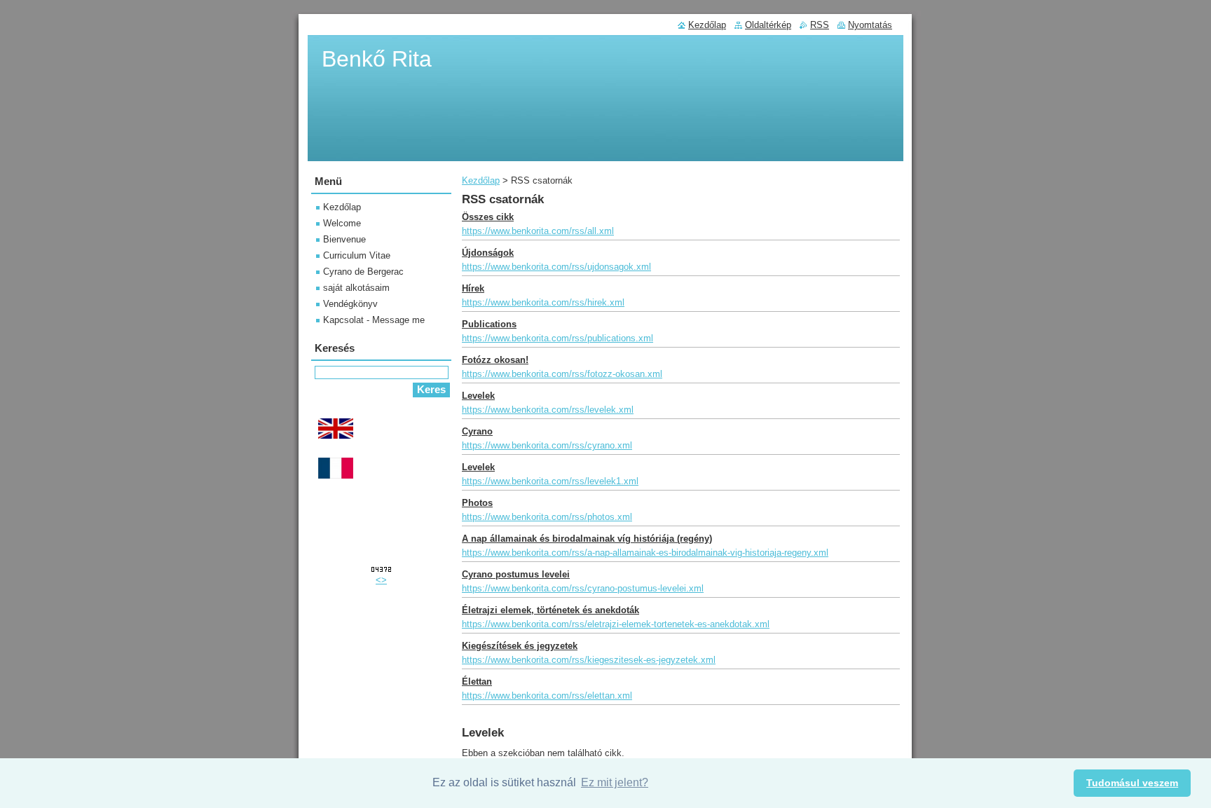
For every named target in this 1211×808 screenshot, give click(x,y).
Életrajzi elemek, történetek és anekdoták (550, 610)
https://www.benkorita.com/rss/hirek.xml (543, 302)
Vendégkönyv (350, 304)
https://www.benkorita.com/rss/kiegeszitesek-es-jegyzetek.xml (589, 660)
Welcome (342, 223)
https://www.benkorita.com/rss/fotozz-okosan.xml (562, 374)
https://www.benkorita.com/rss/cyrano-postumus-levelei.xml (583, 588)
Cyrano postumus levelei (516, 574)
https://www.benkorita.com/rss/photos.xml (547, 517)
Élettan (477, 681)
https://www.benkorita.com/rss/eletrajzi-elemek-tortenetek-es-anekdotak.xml (615, 624)
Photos (477, 503)
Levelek (478, 395)
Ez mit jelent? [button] (614, 782)
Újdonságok (488, 252)
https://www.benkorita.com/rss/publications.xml (557, 338)
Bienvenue (344, 239)
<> (381, 580)
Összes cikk (488, 217)
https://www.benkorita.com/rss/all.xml (538, 231)
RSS (819, 25)
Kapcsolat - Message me (374, 320)
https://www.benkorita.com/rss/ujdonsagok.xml (556, 266)
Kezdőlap (481, 180)
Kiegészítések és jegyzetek (519, 646)
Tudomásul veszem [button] (1132, 782)
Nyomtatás (870, 25)
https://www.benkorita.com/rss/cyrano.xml (547, 445)
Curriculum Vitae (356, 255)
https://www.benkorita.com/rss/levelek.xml (548, 409)
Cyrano (477, 431)
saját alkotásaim (356, 287)
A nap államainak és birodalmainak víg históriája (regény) (587, 538)
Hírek (473, 288)
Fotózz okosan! (495, 360)
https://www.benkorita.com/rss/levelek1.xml (550, 481)
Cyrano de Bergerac (363, 271)
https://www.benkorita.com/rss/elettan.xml (547, 695)
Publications (489, 324)
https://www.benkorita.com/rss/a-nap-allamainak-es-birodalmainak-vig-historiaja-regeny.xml (645, 552)
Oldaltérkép (768, 25)
